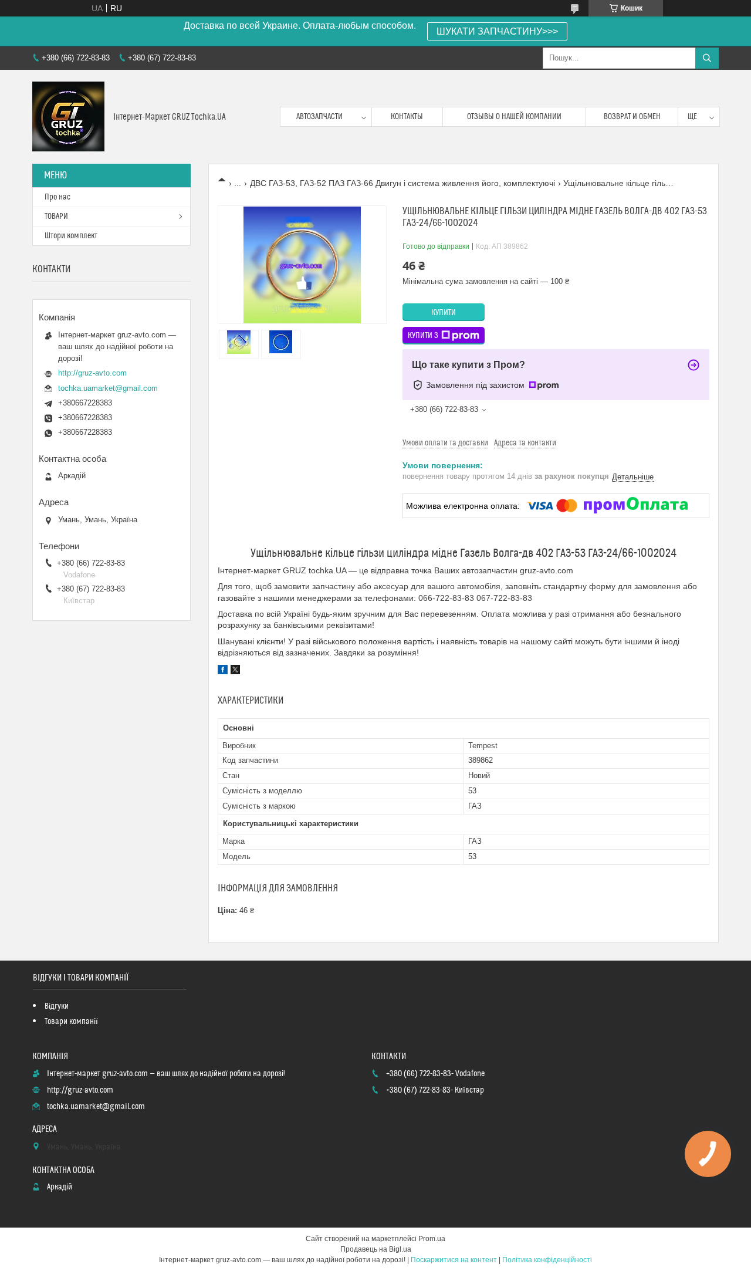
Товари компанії (71, 1021)
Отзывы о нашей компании (514, 116)
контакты (407, 116)
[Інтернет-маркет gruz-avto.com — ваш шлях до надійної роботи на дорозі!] (68, 117)
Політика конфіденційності (547, 1260)
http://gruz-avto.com (92, 373)
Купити (443, 312)
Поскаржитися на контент (454, 1260)
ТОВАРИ (56, 216)
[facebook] (223, 671)
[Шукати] (707, 58)
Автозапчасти (319, 116)
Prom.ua (431, 1239)
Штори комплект (71, 236)
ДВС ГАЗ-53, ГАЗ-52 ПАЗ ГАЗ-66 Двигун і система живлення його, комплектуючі (402, 183)
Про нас (57, 197)
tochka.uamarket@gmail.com (108, 388)
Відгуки (57, 1006)
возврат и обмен (632, 116)
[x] (235, 671)
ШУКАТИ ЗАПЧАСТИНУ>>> (497, 31)
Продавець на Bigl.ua (375, 1249)
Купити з (423, 335)
